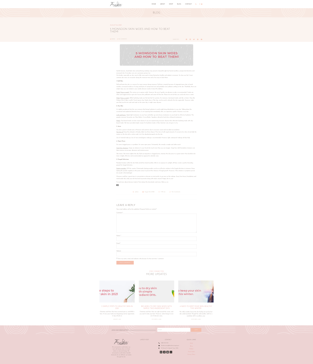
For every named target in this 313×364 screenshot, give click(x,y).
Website (118, 251)
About (162, 4)
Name (118, 235)
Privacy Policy (191, 354)
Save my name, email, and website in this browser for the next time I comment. (141, 258)
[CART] (201, 4)
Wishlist (191, 349)
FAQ (191, 343)
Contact (188, 4)
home (154, 4)
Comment (119, 212)
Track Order (191, 351)
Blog (179, 4)
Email (118, 243)
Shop (171, 4)
